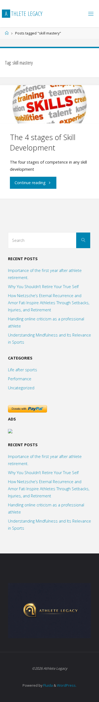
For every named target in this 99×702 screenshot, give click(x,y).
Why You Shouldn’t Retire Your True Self (43, 286)
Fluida (47, 685)
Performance (19, 378)
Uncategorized (21, 387)
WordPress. (66, 685)
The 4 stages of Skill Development (42, 142)
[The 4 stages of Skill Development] (49, 104)
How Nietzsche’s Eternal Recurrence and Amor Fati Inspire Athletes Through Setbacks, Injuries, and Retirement (48, 302)
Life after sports (22, 369)
